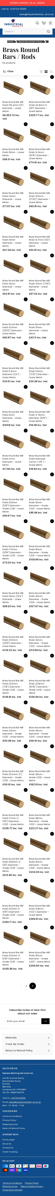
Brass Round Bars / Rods (30, 41)
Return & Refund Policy (13, 1128)
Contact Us (7, 1147)
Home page (8, 1139)
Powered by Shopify (12, 1190)
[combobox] (27, 32)
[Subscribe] (45, 1021)
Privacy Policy (9, 1120)
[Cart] (43, 23)
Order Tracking (10, 1151)
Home (10, 41)
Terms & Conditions (12, 1116)
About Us (6, 1143)
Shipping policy (10, 1124)
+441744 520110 (18, 1098)
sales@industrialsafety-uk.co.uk (25, 1102)
